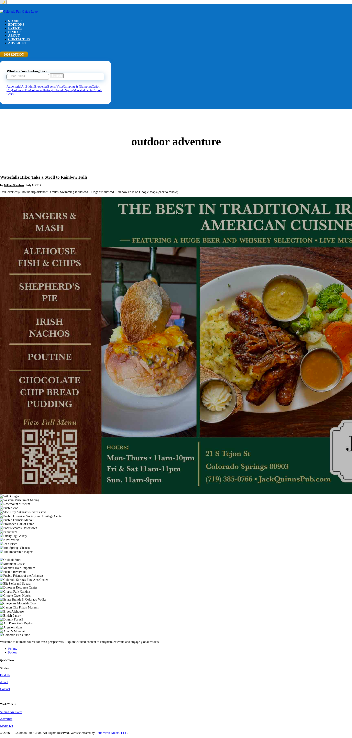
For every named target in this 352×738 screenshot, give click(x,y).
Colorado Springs (63, 90)
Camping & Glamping (77, 86)
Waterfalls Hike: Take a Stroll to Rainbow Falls (43, 177)
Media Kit (6, 726)
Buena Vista (55, 86)
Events (15, 28)
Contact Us (19, 39)
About (14, 35)
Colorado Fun (21, 90)
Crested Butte (83, 90)
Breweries (40, 86)
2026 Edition (14, 54)
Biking (29, 86)
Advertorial (14, 86)
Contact (5, 689)
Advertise (18, 43)
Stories (15, 21)
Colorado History (41, 90)
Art (23, 86)
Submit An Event (11, 712)
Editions (16, 24)
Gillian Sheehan (14, 185)
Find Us (14, 32)
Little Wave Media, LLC (111, 733)
